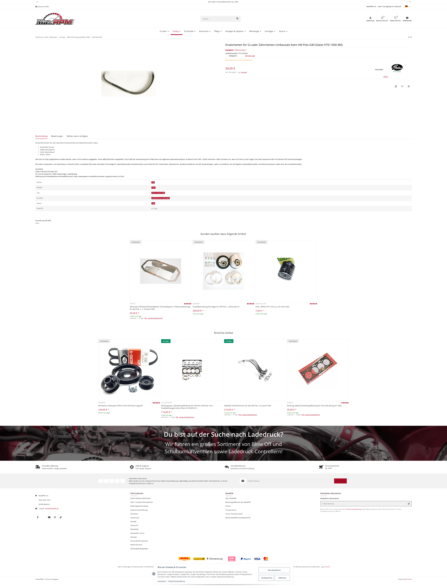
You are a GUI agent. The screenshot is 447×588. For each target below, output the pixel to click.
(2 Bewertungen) (239, 50)
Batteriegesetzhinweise (139, 506)
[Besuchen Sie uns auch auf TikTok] (122, 481)
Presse (227, 506)
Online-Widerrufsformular (140, 498)
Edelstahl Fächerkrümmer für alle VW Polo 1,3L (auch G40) (247, 405)
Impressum (161, 581)
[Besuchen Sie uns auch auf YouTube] (111, 481)
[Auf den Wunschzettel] (402, 86)
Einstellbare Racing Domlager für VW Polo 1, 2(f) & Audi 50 (216, 306)
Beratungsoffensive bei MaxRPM (238, 502)
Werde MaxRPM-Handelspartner (238, 518)
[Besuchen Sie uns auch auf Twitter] (106, 481)
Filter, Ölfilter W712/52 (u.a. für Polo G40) (272, 306)
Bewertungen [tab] (57, 136)
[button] (37, 2)
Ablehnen (282, 578)
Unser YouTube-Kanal (233, 514)
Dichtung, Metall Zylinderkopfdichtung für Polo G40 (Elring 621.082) (314, 405)
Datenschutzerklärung (176, 581)
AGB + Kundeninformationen (141, 502)
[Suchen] (237, 19)
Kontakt (133, 521)
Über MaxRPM (230, 498)
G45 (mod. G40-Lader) (162, 198)
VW (153, 182)
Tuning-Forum (230, 510)
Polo (153, 187)
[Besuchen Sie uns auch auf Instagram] (117, 481)
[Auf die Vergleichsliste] (396, 86)
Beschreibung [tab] (41, 136)
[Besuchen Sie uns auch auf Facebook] (100, 481)
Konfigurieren (266, 578)
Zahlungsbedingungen (139, 548)
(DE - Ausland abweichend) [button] (153, 318)
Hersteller (134, 514)
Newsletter (134, 529)
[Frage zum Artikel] (409, 86)
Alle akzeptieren (274, 570)
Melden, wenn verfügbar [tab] (77, 136)
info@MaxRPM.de (51, 508)
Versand (244, 72)
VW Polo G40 (250, 56)
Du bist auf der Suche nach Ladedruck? (223, 434)
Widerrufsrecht (136, 545)
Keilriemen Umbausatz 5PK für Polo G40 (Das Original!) (120, 405)
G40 (153, 198)
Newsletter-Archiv (137, 533)
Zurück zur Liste (41, 37)
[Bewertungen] (187, 303)
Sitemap (133, 537)
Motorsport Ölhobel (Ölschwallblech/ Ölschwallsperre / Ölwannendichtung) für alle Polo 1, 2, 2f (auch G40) (160, 307)
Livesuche (134, 525)
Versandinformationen (139, 541)
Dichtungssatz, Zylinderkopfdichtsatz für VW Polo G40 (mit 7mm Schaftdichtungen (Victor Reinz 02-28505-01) (187, 406)
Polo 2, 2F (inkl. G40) (158, 193)
